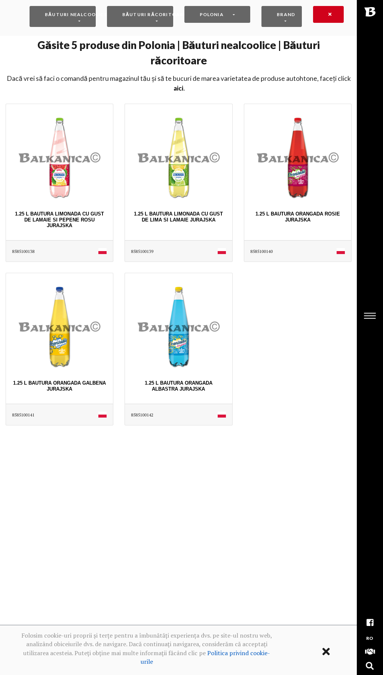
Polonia (212, 14)
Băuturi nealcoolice (70, 14)
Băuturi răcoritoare (147, 14)
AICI (178, 88)
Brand (286, 14)
